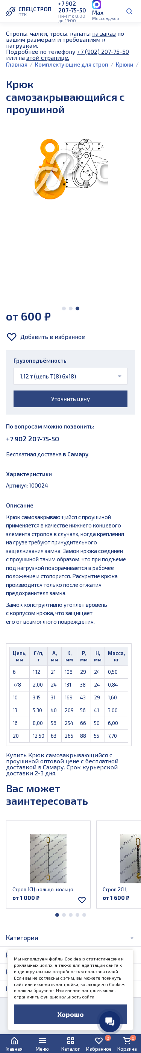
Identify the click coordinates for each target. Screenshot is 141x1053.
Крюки (124, 64)
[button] (64, 308)
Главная (16, 64)
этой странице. (47, 57)
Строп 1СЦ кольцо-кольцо (42, 889)
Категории (22, 937)
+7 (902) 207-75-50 (103, 51)
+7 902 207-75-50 (32, 439)
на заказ (104, 33)
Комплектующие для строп (71, 64)
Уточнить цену (70, 398)
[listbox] (70, 376)
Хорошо (71, 1014)
